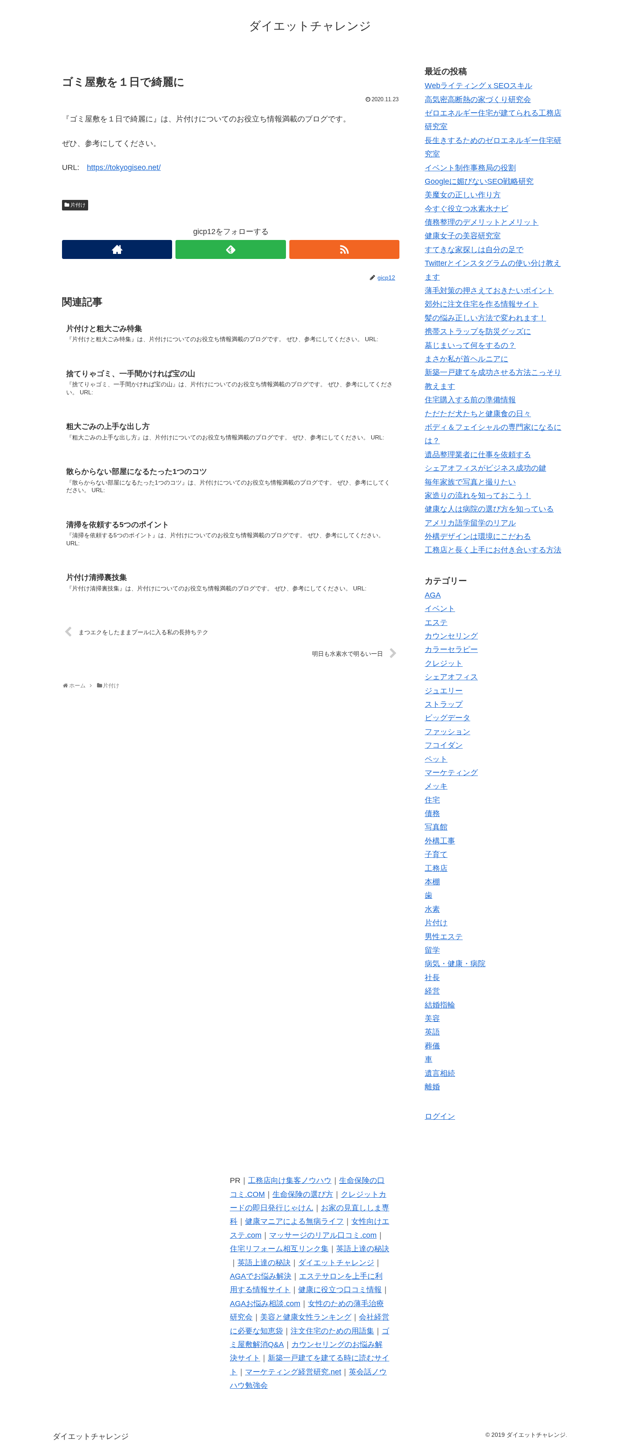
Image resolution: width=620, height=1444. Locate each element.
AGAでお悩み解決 (260, 1276)
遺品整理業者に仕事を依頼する (478, 454)
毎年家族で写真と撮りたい (470, 482)
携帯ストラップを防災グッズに (478, 331)
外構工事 (440, 841)
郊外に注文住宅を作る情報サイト (482, 304)
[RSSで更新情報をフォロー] (344, 249)
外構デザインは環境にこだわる (478, 536)
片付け (78, 205)
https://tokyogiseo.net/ (124, 167)
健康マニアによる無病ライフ (294, 1221)
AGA (433, 595)
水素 (432, 909)
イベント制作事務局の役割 (470, 168)
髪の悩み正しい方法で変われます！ (485, 318)
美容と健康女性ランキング (305, 1317)
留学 (432, 950)
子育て (436, 854)
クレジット (444, 663)
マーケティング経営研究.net (293, 1372)
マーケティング (451, 772)
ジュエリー (444, 691)
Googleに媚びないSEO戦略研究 (479, 181)
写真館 (436, 827)
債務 (432, 813)
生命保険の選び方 (302, 1194)
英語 (432, 1032)
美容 (432, 1018)
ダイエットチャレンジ (336, 1262)
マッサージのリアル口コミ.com (323, 1235)
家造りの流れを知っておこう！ (478, 495)
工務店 (436, 868)
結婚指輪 (440, 1005)
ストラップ (444, 704)
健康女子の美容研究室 (463, 236)
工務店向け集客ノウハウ (290, 1180)
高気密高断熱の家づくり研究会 (478, 99)
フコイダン (444, 745)
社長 (432, 977)
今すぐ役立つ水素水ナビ (466, 209)
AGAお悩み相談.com (265, 1303)
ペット (436, 759)
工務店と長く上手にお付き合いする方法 (493, 550)
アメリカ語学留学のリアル (470, 523)
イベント (440, 608)
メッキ (436, 786)
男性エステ (444, 936)
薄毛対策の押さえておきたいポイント (489, 290)
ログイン (440, 1116)
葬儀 (432, 1046)
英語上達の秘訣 (362, 1249)
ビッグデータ (447, 718)
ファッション (447, 731)
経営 (432, 991)
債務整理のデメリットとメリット (482, 222)
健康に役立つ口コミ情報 (340, 1289)
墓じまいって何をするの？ (470, 345)
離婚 (432, 1087)
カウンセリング (451, 636)
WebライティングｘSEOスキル (478, 85)
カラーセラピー (451, 649)
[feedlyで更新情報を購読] (230, 249)
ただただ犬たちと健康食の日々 (478, 413)
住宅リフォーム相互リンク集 (279, 1249)
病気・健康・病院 (455, 963)
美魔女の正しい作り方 (463, 195)
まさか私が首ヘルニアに (466, 359)
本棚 (432, 882)
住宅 (432, 800)
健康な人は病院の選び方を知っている (489, 509)
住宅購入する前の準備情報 (470, 400)
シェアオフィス (451, 677)
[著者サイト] (117, 249)
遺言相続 (440, 1073)
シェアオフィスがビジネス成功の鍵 (485, 468)
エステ (436, 622)
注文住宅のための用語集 (332, 1331)
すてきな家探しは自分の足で (474, 249)
